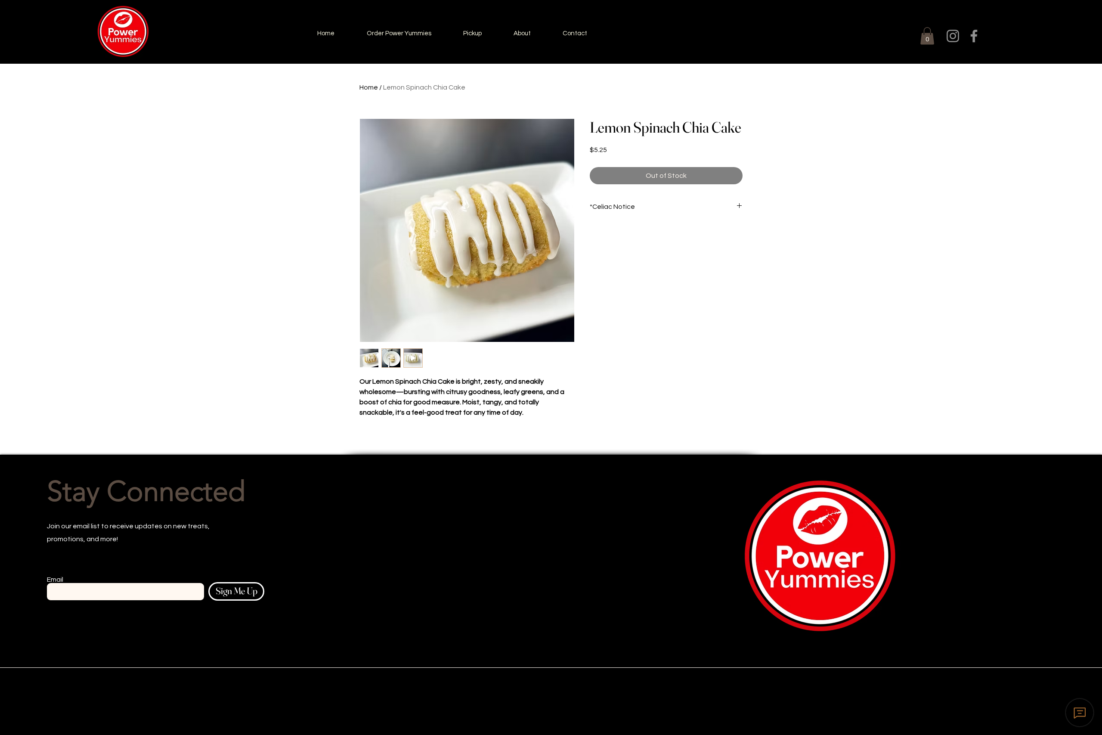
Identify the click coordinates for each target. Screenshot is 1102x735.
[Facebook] (974, 36)
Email (55, 579)
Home (368, 87)
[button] (927, 36)
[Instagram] (952, 36)
